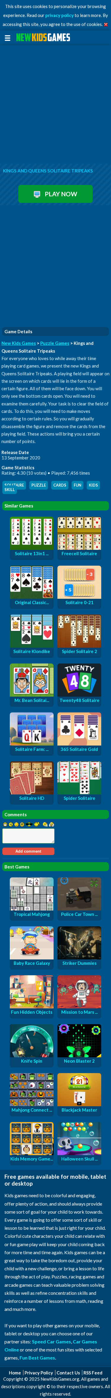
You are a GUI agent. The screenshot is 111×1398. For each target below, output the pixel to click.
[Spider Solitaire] (79, 792)
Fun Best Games (37, 1357)
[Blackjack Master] (79, 1104)
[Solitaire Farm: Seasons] (32, 743)
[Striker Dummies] (79, 957)
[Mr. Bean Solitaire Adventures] (32, 695)
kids (93, 485)
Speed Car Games (51, 1341)
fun (77, 485)
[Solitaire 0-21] (79, 597)
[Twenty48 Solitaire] (79, 695)
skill (9, 489)
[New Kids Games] (44, 37)
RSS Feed (92, 1372)
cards (59, 485)
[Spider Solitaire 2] (79, 646)
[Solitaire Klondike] (32, 646)
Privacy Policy (39, 1372)
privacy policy (59, 15)
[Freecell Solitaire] (79, 548)
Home (15, 1372)
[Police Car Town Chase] (79, 908)
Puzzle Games (54, 343)
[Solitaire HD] (32, 792)
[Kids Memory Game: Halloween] (32, 1153)
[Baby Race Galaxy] (32, 957)
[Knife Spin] (32, 1055)
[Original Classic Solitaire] (32, 597)
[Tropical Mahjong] (32, 908)
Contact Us (68, 1372)
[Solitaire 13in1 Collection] (32, 548)
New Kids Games (18, 343)
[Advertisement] (55, 105)
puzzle (38, 485)
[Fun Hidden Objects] (32, 1006)
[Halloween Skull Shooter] (79, 1153)
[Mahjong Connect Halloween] (32, 1104)
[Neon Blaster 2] (79, 1055)
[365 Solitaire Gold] (79, 743)
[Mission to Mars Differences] (79, 1006)
